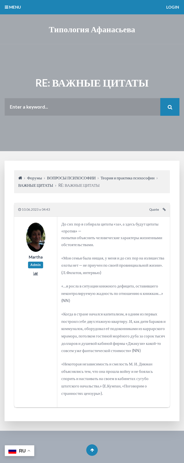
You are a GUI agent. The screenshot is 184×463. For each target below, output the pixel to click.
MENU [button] (14, 7)
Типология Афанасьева (92, 29)
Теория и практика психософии (128, 177)
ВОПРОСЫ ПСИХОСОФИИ (71, 177)
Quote (154, 209)
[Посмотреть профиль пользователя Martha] (35, 250)
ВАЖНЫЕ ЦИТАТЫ (35, 185)
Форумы (34, 177)
